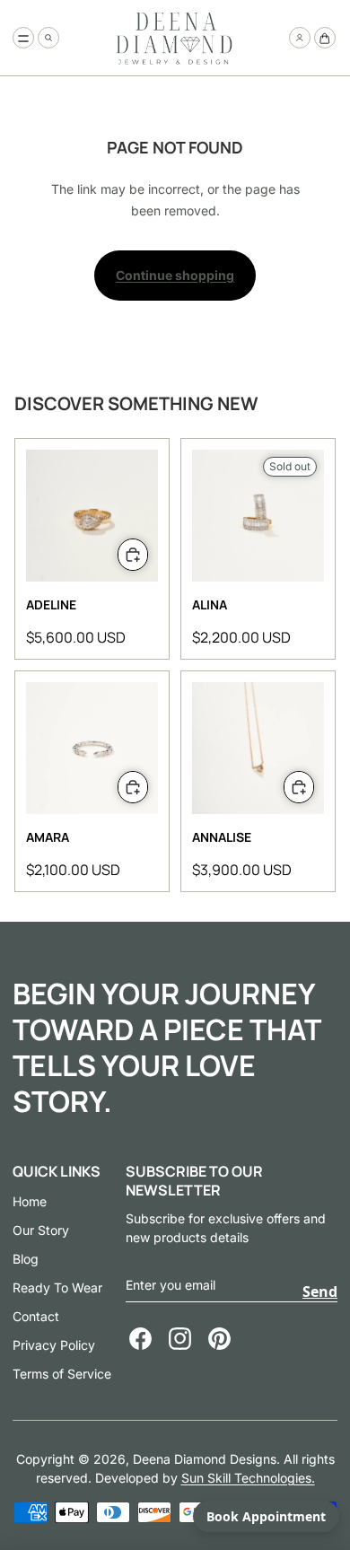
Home (30, 1201)
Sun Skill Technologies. (248, 1477)
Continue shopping (175, 275)
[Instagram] (180, 1339)
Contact (36, 1316)
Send (319, 1291)
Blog (26, 1258)
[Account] (300, 37)
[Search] (48, 37)
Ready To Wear (57, 1287)
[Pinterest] (219, 1339)
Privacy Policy (54, 1345)
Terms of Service (62, 1373)
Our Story (41, 1230)
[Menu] (23, 37)
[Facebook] (140, 1339)
